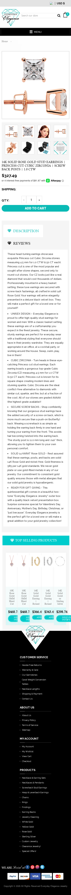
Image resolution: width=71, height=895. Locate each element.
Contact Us (27, 698)
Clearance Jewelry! (31, 846)
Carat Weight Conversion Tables (34, 681)
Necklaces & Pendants (33, 782)
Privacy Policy (29, 720)
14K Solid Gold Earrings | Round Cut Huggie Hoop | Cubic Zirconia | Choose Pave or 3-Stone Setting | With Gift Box (35, 597)
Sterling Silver (29, 836)
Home (5, 41)
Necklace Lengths (31, 689)
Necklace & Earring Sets (34, 778)
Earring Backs (29, 812)
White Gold (27, 822)
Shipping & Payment (32, 694)
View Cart (26, 756)
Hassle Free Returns (32, 665)
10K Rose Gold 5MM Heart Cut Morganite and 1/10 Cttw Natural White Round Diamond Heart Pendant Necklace (11, 597)
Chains (25, 797)
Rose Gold (27, 831)
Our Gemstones (29, 675)
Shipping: (9, 189)
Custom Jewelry (30, 841)
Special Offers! (29, 851)
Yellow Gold (28, 827)
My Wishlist (27, 751)
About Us (26, 715)
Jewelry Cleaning (30, 817)
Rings (25, 802)
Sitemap (26, 730)
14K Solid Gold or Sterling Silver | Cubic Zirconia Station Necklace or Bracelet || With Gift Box (60, 597)
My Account (28, 746)
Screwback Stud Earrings (34, 787)
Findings (26, 807)
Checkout (26, 761)
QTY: (5, 200)
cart (67, 6)
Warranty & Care (30, 670)
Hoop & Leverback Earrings (35, 792)
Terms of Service (30, 725)
